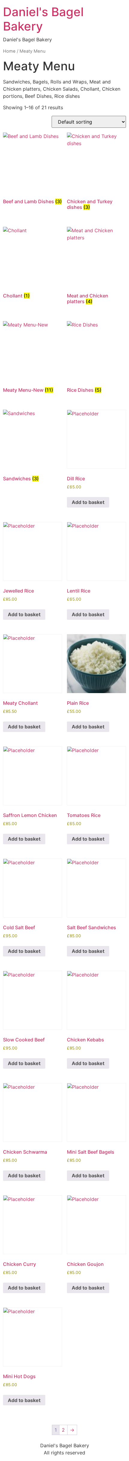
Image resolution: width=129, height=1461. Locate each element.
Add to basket (88, 502)
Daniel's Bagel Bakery (43, 19)
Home (9, 51)
